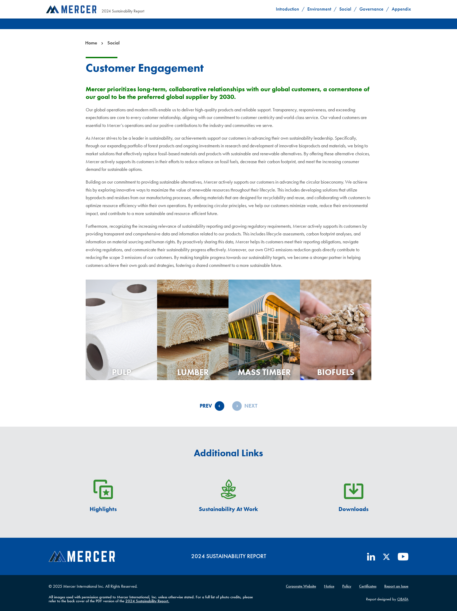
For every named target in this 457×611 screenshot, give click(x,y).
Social (345, 9)
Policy (346, 586)
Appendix (401, 9)
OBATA (402, 599)
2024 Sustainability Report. (147, 601)
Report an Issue (396, 586)
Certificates (367, 586)
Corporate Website (301, 586)
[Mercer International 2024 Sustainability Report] (71, 9)
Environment (319, 9)
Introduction (287, 9)
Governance (371, 9)
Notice (329, 586)
